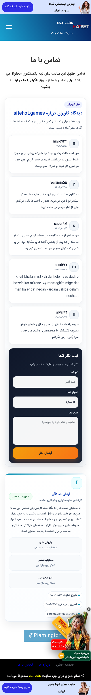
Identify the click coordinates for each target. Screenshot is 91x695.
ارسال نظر (45, 453)
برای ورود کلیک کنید (17, 687)
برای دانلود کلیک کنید (17, 6)
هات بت (65, 23)
